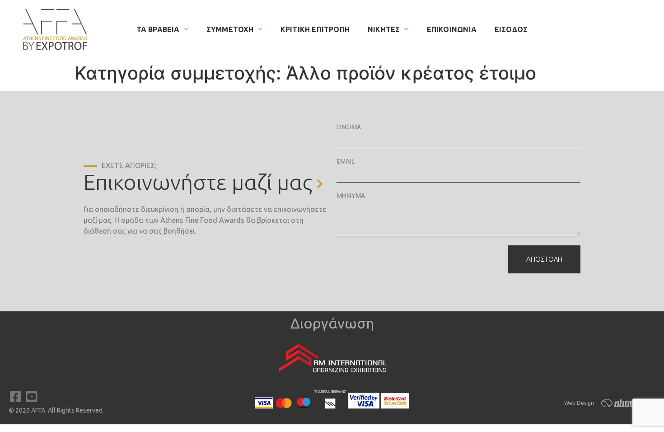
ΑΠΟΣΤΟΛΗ (544, 259)
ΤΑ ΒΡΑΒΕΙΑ (158, 29)
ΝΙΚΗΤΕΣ (384, 29)
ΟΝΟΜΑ (349, 127)
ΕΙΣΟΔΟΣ (511, 29)
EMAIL (346, 161)
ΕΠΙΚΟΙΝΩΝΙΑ (452, 29)
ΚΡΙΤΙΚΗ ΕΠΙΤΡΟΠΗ (315, 29)
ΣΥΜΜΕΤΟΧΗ (230, 29)
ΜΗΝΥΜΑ (351, 195)
